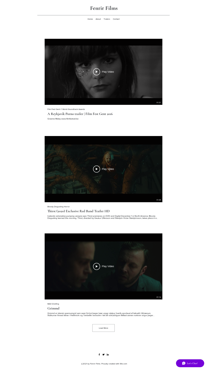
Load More (103, 328)
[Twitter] (103, 354)
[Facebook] (99, 354)
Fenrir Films (104, 8)
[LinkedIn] (107, 354)
